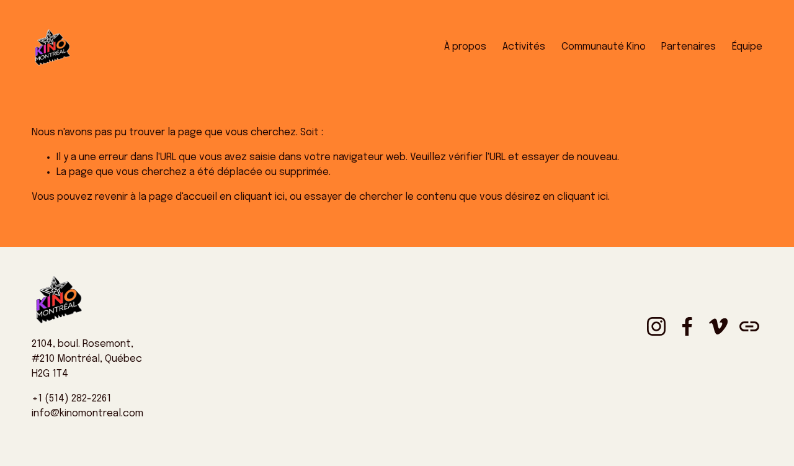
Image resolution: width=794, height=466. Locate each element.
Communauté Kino (603, 47)
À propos (465, 47)
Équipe (747, 47)
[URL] (749, 326)
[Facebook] (687, 326)
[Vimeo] (718, 326)
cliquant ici (259, 197)
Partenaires (688, 47)
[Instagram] (656, 326)
